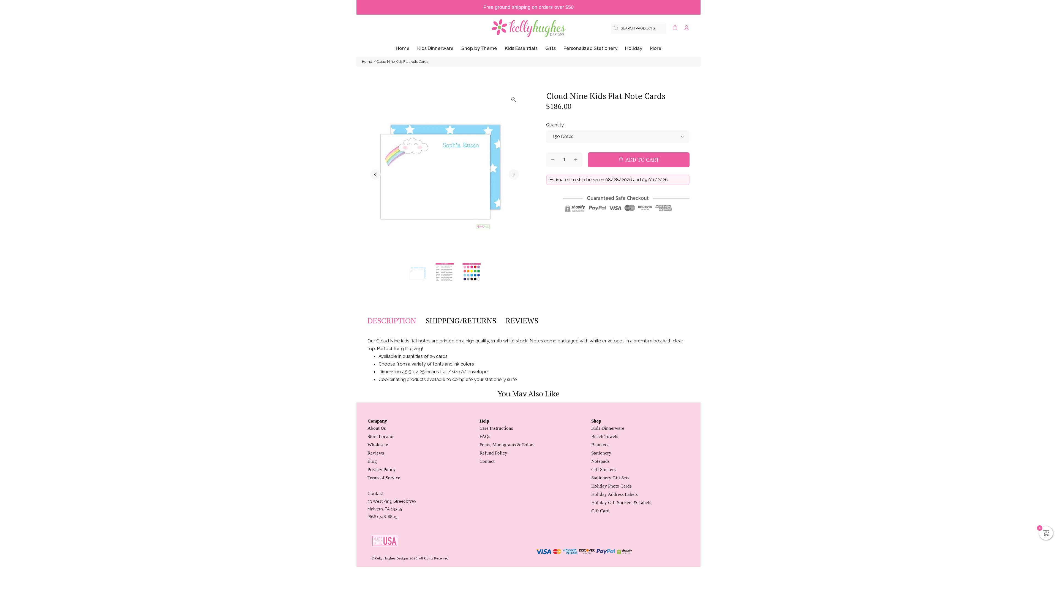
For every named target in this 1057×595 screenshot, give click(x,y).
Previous (375, 174)
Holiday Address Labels (614, 494)
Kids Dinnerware (607, 428)
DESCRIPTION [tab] (391, 320)
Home (367, 62)
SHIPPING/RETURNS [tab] (461, 320)
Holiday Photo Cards (611, 486)
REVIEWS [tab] (522, 320)
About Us (376, 428)
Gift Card (600, 510)
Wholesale (377, 444)
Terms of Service (383, 477)
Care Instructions (496, 428)
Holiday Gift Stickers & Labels (621, 502)
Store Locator (380, 436)
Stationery (601, 453)
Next (513, 174)
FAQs (485, 436)
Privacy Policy (381, 469)
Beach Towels (604, 436)
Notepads (600, 461)
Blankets (599, 444)
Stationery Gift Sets (610, 477)
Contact (487, 461)
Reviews (375, 453)
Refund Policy (493, 453)
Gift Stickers (603, 469)
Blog (372, 461)
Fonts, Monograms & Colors (507, 444)
